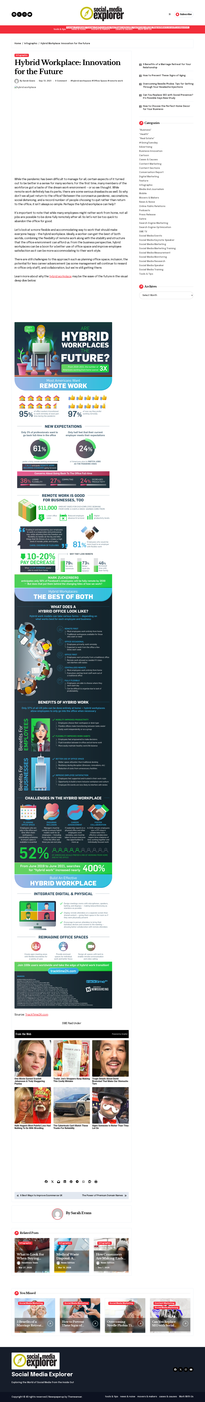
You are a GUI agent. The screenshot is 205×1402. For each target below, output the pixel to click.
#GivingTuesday (148, 143)
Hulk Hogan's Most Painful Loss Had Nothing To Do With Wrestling (33, 1126)
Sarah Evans (81, 1213)
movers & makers (102, 28)
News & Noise (147, 202)
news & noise (79, 28)
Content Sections (149, 168)
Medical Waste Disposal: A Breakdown (67, 1258)
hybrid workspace (81, 81)
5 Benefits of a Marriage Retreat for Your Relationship (167, 66)
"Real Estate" (147, 138)
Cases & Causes (148, 159)
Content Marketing (150, 164)
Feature (143, 181)
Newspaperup (56, 1397)
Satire (142, 219)
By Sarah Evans (27, 81)
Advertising (145, 147)
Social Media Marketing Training (157, 248)
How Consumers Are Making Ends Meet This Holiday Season (110, 1260)
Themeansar (75, 1397)
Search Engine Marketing (153, 223)
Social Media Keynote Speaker (156, 240)
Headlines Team (29, 1263)
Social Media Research (152, 261)
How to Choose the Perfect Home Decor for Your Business (166, 107)
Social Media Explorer (42, 1374)
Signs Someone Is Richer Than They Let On (110, 1126)
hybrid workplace (60, 276)
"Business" (145, 130)
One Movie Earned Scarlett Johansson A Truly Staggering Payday (30, 1081)
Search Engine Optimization (155, 227)
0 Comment (61, 81)
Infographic (22, 55)
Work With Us (144, 29)
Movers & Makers (149, 198)
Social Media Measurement (154, 253)
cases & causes (125, 28)
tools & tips (61, 28)
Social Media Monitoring (153, 257)
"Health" (144, 134)
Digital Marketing (149, 176)
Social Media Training (151, 270)
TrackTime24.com (36, 1014)
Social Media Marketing (152, 244)
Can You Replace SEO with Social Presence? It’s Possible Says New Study (168, 96)
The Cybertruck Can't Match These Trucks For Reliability (70, 1126)
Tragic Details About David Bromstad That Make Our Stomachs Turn (110, 1081)
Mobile (143, 193)
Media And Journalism (151, 189)
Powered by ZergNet (120, 1034)
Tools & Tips (146, 274)
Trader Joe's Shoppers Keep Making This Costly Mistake (71, 1080)
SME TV (143, 231)
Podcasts (144, 210)
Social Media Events (150, 236)
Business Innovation (150, 151)
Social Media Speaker (151, 265)
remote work (116, 81)
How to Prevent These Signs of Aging (164, 75)
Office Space (100, 81)
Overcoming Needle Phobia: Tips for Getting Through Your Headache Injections (168, 85)
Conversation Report (151, 172)
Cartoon (144, 155)
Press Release (147, 214)
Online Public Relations (152, 206)
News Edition (68, 1263)
